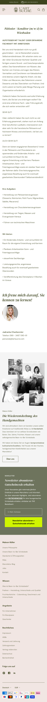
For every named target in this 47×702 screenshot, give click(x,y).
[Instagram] (4, 673)
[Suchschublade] (38, 9)
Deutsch (5, 687)
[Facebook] (9, 673)
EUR (16, 687)
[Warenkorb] (43, 9)
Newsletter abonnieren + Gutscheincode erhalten (24, 522)
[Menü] (3, 10)
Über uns (10, 459)
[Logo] (23, 9)
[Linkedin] (14, 673)
